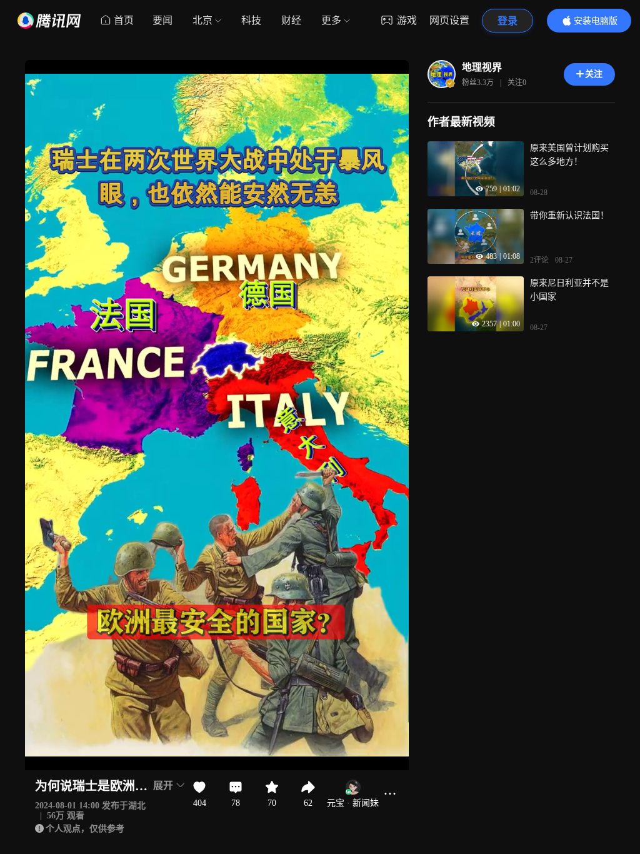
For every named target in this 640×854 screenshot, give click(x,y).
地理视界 (482, 67)
